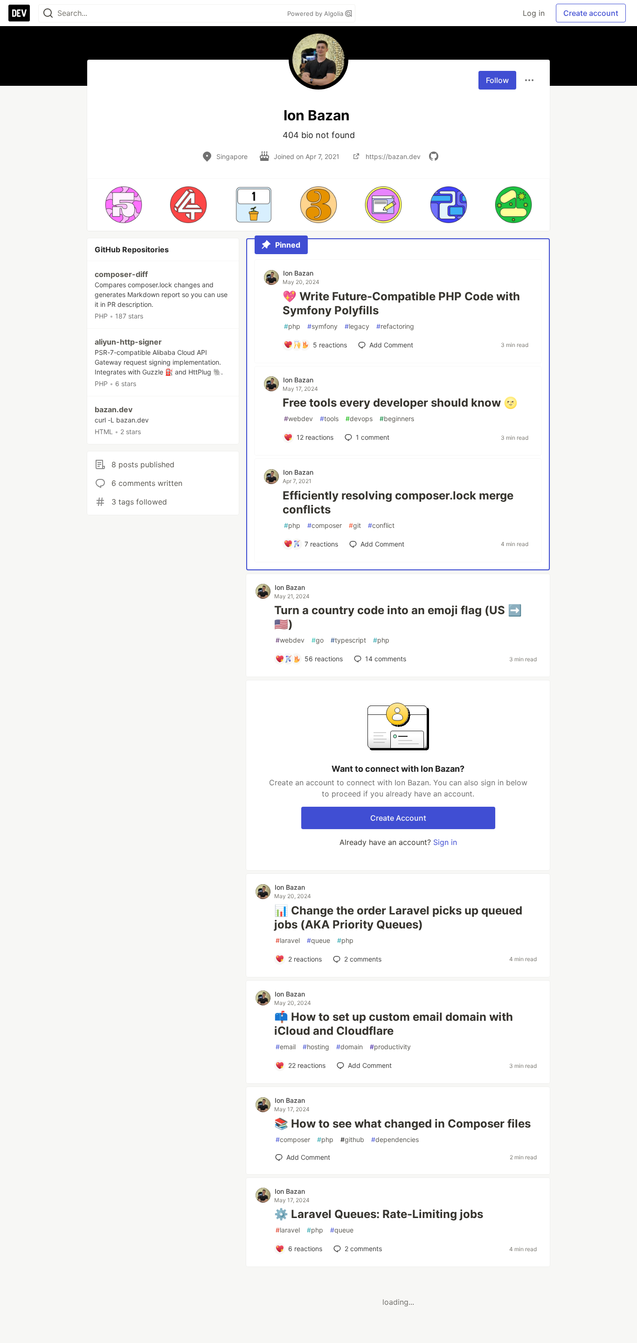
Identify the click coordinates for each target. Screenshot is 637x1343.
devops (359, 418)
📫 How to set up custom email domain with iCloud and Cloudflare (393, 1024)
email (286, 1047)
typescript (348, 640)
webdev (298, 418)
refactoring (395, 326)
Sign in (445, 842)
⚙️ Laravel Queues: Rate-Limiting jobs (378, 1214)
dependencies (395, 1139)
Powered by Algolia (316, 13)
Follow (497, 80)
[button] (123, 204)
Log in (534, 13)
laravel (288, 940)
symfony (322, 326)
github (352, 1139)
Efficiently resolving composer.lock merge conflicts (398, 502)
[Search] (48, 13)
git (355, 525)
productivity (390, 1047)
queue (318, 940)
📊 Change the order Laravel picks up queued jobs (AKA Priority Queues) (398, 917)
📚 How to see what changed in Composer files (402, 1123)
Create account (590, 13)
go (318, 640)
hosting (316, 1047)
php (292, 326)
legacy (357, 326)
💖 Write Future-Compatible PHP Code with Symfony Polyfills (401, 303)
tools (329, 418)
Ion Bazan (298, 273)
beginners (397, 418)
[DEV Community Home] (19, 13)
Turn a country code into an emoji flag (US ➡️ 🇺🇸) (398, 617)
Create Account (398, 818)
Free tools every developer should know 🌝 (400, 402)
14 (385, 659)
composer (324, 525)
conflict (381, 525)
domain (349, 1047)
